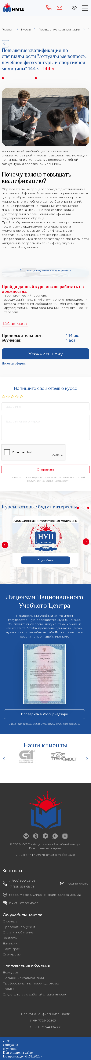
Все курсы (10, 972)
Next (86, 541)
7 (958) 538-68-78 (22, 886)
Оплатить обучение (18, 932)
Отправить (45, 469)
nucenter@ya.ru (77, 883)
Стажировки (12, 954)
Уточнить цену (46, 353)
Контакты (10, 938)
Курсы (26, 29)
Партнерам (11, 949)
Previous (5, 545)
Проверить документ (19, 927)
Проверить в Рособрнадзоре (44, 714)
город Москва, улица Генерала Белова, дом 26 (45, 895)
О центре (10, 921)
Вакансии (10, 943)
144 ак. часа (15, 323)
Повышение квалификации (59, 29)
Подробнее (45, 560)
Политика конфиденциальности (45, 1014)
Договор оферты (14, 363)
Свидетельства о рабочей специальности (34, 994)
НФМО (8, 989)
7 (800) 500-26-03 (22, 880)
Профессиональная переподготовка (31, 983)
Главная (7, 29)
